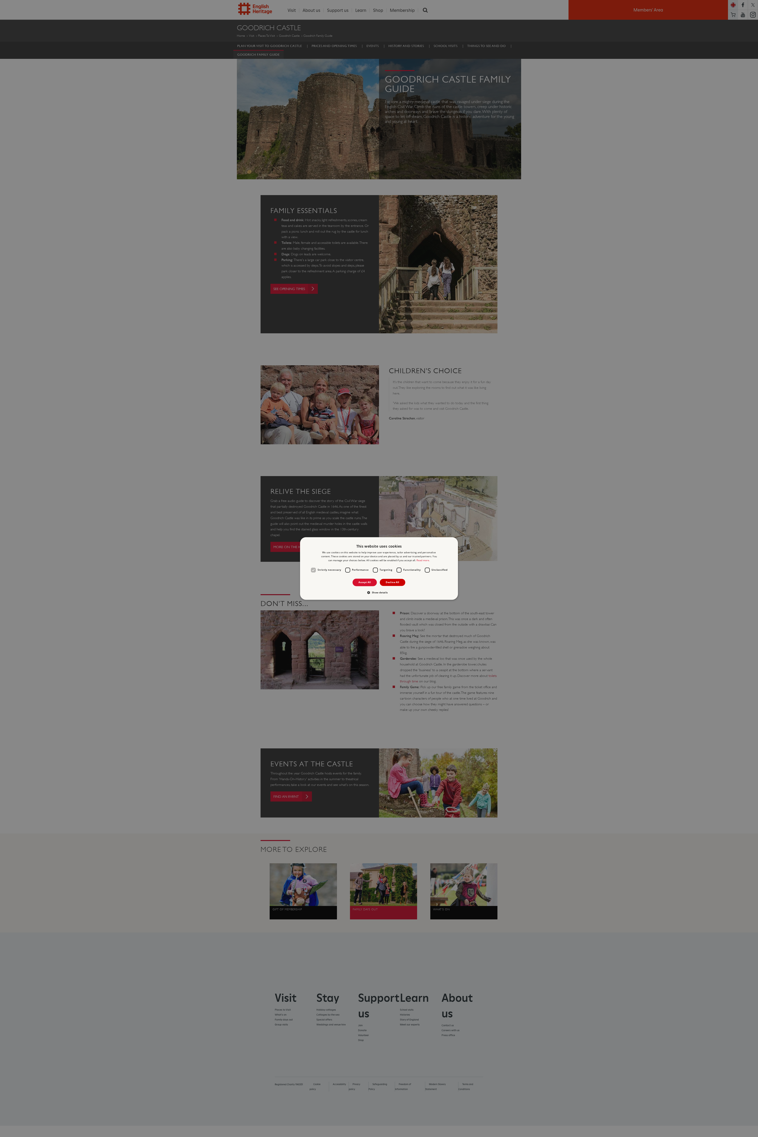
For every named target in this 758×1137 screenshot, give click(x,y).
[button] (379, 592)
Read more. (423, 560)
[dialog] (379, 568)
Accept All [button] (364, 582)
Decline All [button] (392, 582)
